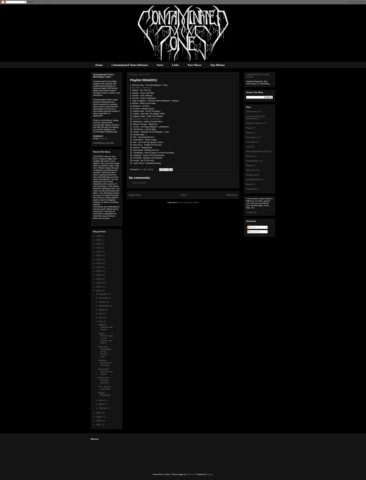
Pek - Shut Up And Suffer (104, 387)
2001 (99, 424)
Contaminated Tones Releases (130, 64)
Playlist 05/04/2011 (104, 394)
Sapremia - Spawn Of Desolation (146, 119)
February (103, 408)
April (101, 400)
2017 (99, 267)
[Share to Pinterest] (171, 169)
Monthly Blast (252, 161)
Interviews (250, 142)
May (101, 321)
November (104, 298)
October (103, 302)
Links (175, 64)
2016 (99, 271)
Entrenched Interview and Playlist (105, 371)
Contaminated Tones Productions (255, 117)
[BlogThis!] (163, 169)
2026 (99, 236)
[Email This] (160, 169)
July (101, 313)
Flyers (249, 128)
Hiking (249, 133)
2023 (99, 244)
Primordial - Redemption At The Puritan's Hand (104, 352)
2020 (99, 255)
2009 (99, 417)
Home (99, 64)
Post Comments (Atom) (189, 202)
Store (160, 64)
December (104, 294)
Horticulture (251, 137)
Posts (252, 227)
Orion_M (103, 138)
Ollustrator (191, 474)
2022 (99, 248)
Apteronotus (251, 111)
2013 (99, 283)
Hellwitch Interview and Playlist (105, 327)
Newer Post (135, 195)
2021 (99, 251)
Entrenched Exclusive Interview (103, 380)
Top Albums (217, 64)
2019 (99, 259)
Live (248, 147)
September (104, 306)
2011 (98, 290)
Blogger (210, 474)
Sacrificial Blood (253, 179)
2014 (99, 279)
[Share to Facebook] (168, 169)
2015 (99, 275)
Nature (249, 165)
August (102, 309)
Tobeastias (251, 189)
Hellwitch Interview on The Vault (104, 362)
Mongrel (250, 156)
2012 (99, 287)
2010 (99, 413)
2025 (99, 240)
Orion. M (250, 170)
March (102, 404)
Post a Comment (140, 183)
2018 (99, 263)
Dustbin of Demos (254, 123)
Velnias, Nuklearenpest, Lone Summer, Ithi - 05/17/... (105, 338)
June (101, 317)
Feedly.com (251, 212)
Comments (255, 232)
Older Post (231, 195)
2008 (99, 421)
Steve (248, 184)
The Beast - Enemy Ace (142, 88)
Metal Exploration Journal (257, 151)
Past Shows (194, 64)
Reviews (250, 175)
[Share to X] (166, 169)
